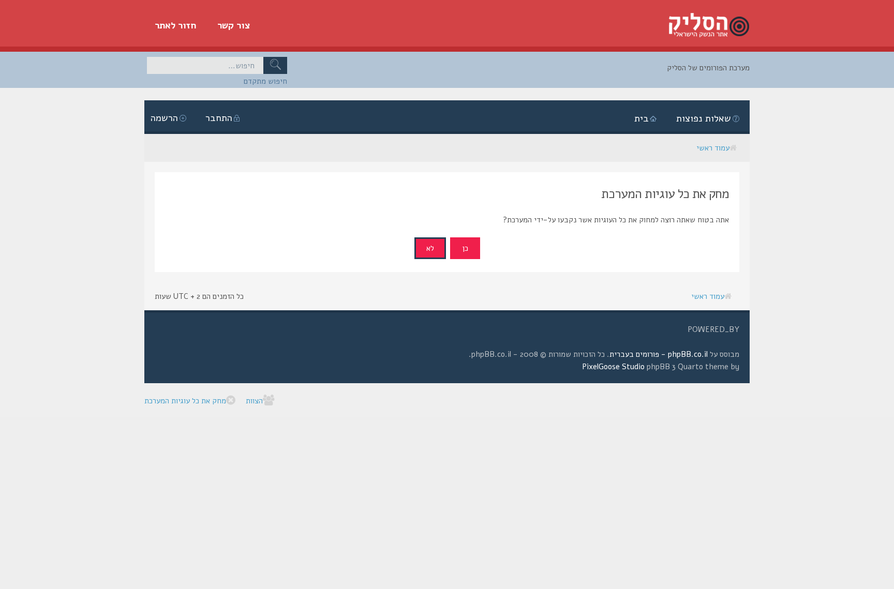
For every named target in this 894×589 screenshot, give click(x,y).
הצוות (254, 401)
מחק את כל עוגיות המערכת (185, 401)
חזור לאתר (176, 25)
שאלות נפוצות (703, 118)
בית (641, 118)
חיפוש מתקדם (265, 81)
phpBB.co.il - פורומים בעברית (658, 354)
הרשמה (164, 118)
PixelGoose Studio (613, 366)
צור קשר (233, 25)
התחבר (218, 118)
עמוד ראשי (712, 148)
